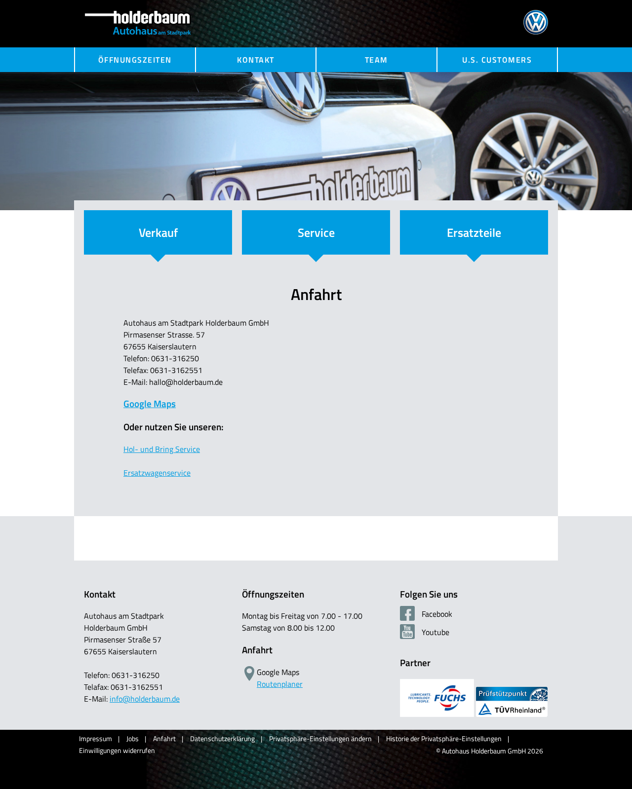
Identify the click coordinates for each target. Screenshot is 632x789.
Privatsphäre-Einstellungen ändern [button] (320, 738)
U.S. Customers (497, 60)
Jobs (132, 738)
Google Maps (149, 404)
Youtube (434, 632)
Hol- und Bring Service (161, 449)
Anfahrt (164, 738)
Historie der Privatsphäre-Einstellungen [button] (444, 738)
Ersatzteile (474, 232)
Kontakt (256, 60)
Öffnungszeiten (135, 60)
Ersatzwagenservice (157, 473)
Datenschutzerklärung (222, 738)
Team (376, 60)
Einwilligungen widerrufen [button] (117, 750)
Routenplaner (280, 684)
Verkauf (158, 232)
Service (316, 232)
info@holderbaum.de (145, 699)
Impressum (95, 738)
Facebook (436, 614)
